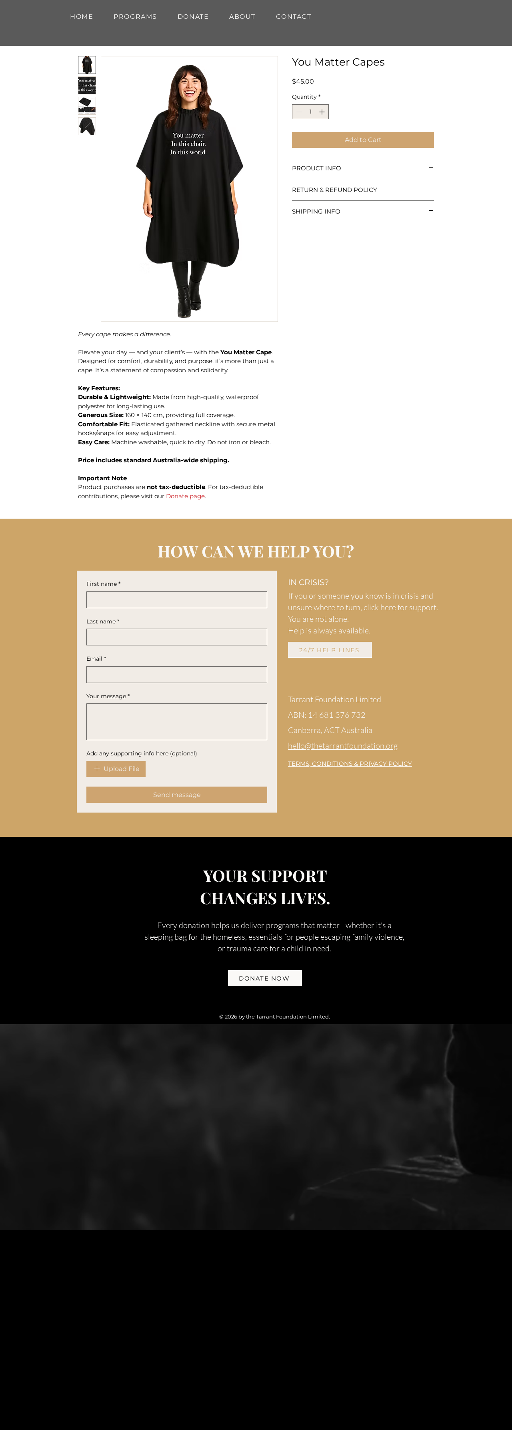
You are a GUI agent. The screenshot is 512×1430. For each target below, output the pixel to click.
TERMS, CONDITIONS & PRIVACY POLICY (350, 763)
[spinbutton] (310, 112)
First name (103, 583)
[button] (135, 16)
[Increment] (323, 112)
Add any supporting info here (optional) (141, 753)
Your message (108, 696)
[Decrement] (298, 112)
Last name (102, 621)
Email (96, 658)
